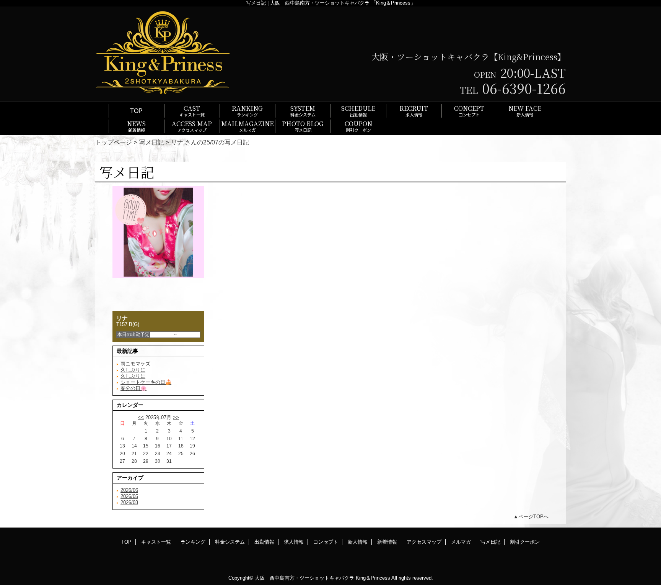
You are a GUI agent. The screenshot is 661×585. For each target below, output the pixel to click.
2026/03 (129, 502)
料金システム (230, 542)
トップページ (113, 142)
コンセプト (325, 542)
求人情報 (294, 542)
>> (176, 417)
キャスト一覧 (156, 542)
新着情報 (387, 542)
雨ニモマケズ (135, 364)
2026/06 (129, 490)
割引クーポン (525, 542)
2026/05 (129, 496)
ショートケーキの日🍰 (145, 382)
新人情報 (358, 542)
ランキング (193, 542)
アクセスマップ (424, 542)
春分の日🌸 (133, 388)
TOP (136, 110)
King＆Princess (373, 578)
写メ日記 (151, 142)
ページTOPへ (533, 516)
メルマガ (461, 542)
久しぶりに (132, 370)
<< (141, 417)
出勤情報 (264, 542)
